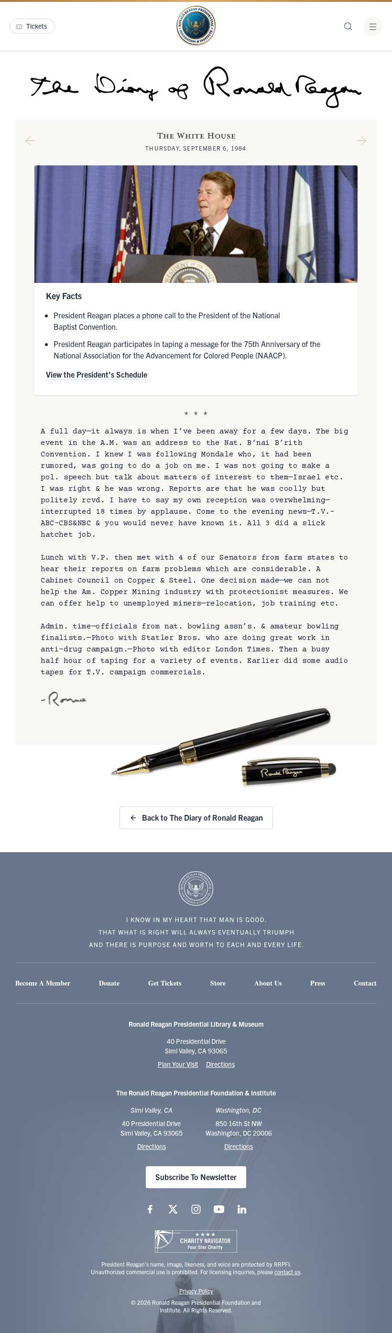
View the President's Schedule (96, 374)
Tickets (36, 26)
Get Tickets (164, 983)
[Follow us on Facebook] (150, 1209)
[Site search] (348, 26)
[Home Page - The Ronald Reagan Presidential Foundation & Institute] (196, 26)
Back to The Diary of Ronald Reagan (202, 817)
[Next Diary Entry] (361, 142)
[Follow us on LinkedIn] (242, 1209)
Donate (109, 983)
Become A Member (42, 983)
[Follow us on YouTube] (219, 1209)
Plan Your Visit (178, 1064)
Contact (365, 983)
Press (317, 983)
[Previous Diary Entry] (30, 142)
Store (218, 983)
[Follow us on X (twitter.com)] (173, 1209)
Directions (220, 1064)
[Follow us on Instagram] (196, 1209)
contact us (287, 1271)
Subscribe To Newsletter (196, 1176)
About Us (268, 983)
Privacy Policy (196, 1290)
